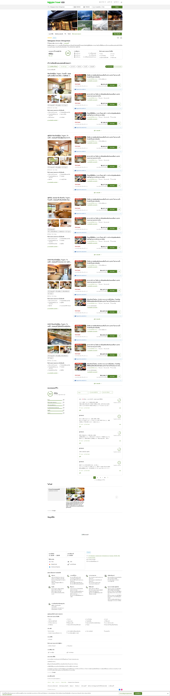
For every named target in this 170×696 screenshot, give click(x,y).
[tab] (109, 66)
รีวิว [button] (65, 33)
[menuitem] (102, 2)
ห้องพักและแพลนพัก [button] (59, 33)
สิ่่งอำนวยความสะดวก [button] (76, 33)
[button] (54, 2)
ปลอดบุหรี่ (92, 66)
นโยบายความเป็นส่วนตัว (7, 694)
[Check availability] (119, 85)
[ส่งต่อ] (121, 37)
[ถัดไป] (116, 497)
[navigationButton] (91, 477)
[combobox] (60, 7)
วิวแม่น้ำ (85, 66)
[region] (85, 693)
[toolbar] (83, 7)
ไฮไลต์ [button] (69, 33)
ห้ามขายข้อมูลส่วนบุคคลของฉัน (126, 693)
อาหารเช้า (73, 66)
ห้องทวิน (79, 66)
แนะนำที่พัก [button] (51, 33)
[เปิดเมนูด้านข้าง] (121, 2)
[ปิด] (167, 693)
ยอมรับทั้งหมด (138, 693)
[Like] (118, 38)
